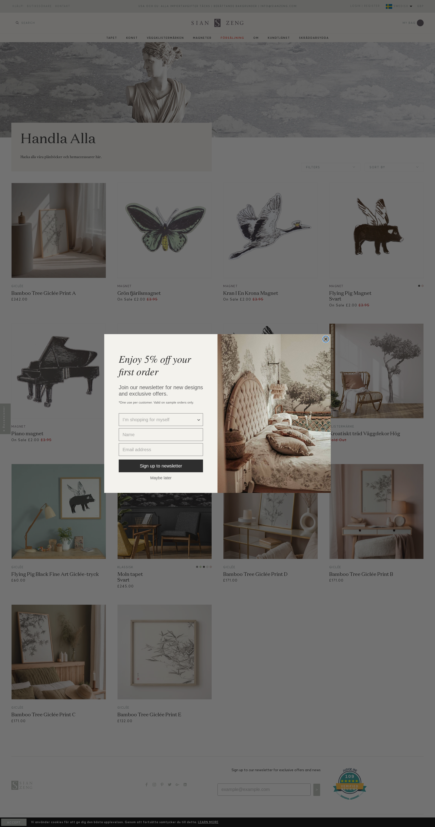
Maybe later (161, 478)
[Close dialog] (326, 339)
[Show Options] (198, 420)
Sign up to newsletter (161, 465)
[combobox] (159, 420)
